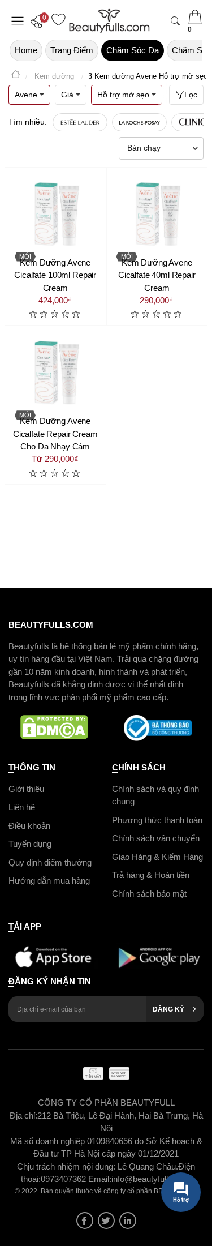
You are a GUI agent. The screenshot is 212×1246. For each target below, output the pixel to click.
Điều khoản (29, 825)
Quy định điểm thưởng (50, 862)
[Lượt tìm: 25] (139, 122)
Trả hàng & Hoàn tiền (150, 875)
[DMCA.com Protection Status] (54, 728)
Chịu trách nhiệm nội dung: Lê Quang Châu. (97, 1166)
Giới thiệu (26, 788)
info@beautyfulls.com (151, 1179)
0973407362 (64, 1179)
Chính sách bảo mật (149, 893)
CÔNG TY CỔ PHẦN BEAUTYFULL (106, 1102)
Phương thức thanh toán (157, 819)
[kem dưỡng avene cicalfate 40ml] (157, 214)
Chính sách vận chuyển (156, 838)
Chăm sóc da (132, 50)
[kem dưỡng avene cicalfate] (55, 372)
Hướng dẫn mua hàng (49, 880)
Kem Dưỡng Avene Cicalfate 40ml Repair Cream (157, 275)
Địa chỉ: (23, 1115)
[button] (39, 21)
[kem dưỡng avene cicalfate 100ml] (55, 214)
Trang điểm (71, 50)
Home (26, 50)
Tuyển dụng (29, 844)
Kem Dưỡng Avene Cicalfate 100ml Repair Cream (55, 275)
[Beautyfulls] (15, 76)
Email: (99, 1179)
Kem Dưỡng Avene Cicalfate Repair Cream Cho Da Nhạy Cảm (55, 433)
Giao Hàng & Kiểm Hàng (157, 856)
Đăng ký (168, 1009)
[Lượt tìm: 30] (80, 122)
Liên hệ (21, 807)
